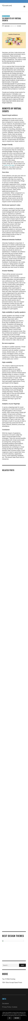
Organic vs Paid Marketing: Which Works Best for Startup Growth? (13, 815)
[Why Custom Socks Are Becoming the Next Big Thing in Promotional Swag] (12, 873)
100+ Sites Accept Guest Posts (12, 982)
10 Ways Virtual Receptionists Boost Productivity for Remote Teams (11, 701)
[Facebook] (9, 1)
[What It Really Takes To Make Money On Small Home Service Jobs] (12, 531)
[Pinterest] (11, 1)
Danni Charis (7, 26)
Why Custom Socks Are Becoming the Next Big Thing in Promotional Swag (13, 929)
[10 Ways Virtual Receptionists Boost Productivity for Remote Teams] (12, 645)
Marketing (5, 16)
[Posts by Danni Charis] (3, 26)
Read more (17, 1018)
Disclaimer (5, 1003)
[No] (26, 1016)
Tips (8, 16)
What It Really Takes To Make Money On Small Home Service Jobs (13, 587)
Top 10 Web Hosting (8, 979)
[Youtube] (16, 1)
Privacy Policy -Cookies (9, 1007)
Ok (9, 1018)
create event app (9, 165)
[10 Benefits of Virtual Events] (14, 40)
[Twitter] (13, 1)
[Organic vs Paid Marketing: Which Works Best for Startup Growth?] (12, 759)
